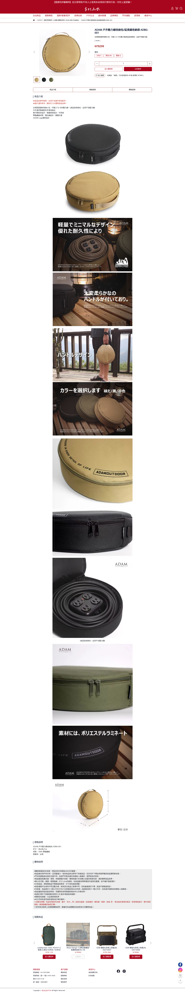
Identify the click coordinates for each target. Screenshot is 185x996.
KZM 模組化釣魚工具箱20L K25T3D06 (135, 949)
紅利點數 (92, 976)
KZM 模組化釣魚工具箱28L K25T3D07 (107, 949)
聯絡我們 (64, 982)
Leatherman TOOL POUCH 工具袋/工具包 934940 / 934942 (49, 949)
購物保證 (64, 972)
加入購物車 (109, 69)
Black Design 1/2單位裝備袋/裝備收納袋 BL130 (78, 949)
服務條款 (64, 976)
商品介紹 (53, 90)
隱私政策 (64, 979)
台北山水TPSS (46, 991)
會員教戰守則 (93, 972)
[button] (89, 52)
